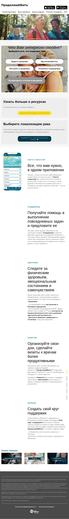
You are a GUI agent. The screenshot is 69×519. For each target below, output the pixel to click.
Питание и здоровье (19, 69)
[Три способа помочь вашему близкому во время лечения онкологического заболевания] (34, 27)
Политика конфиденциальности (25, 506)
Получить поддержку (54, 12)
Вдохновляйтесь (24, 12)
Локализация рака (9, 12)
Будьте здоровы (38, 12)
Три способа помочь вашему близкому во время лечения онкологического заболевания (23, 31)
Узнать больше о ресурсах (34, 113)
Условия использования (46, 506)
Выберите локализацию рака (34, 139)
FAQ (65, 12)
